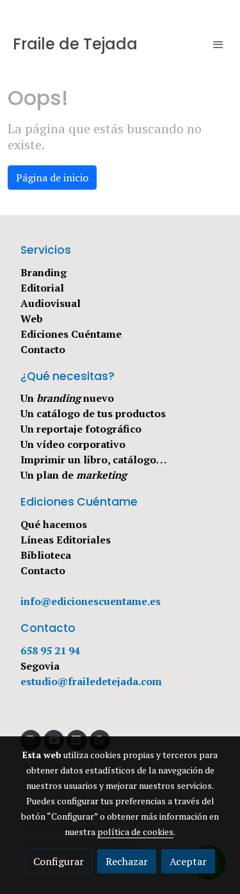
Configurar (58, 861)
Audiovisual (50, 303)
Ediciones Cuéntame (71, 334)
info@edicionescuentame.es (90, 601)
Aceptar (188, 861)
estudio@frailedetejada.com (91, 681)
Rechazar (127, 861)
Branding (43, 272)
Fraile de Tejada (75, 44)
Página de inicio (52, 177)
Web (31, 318)
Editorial (42, 288)
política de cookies (135, 831)
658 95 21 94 (50, 650)
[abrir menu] (218, 44)
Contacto (42, 349)
